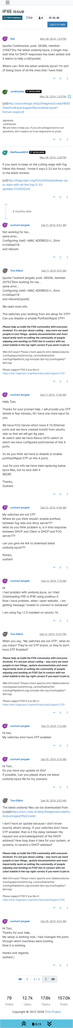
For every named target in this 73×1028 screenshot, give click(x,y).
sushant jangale (20, 225)
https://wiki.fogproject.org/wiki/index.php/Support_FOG (34, 373)
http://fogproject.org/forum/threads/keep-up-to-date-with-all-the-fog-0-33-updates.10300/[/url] (35, 185)
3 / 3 (36, 979)
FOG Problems (13, 17)
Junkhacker (17, 91)
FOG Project (53, 1011)
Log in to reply (57, 24)
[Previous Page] (27, 979)
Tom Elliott (16, 270)
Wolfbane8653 (19, 152)
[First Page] (20, 979)
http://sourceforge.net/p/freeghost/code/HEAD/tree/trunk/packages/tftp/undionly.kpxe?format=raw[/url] (36, 108)
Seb (12, 38)
